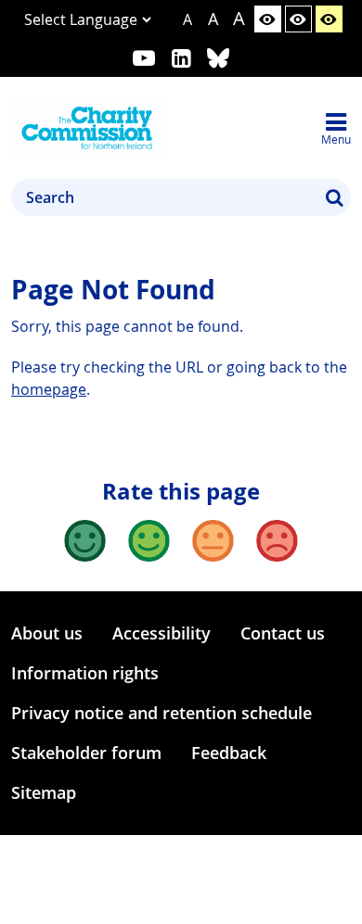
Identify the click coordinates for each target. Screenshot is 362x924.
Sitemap (43, 792)
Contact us (282, 633)
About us (47, 633)
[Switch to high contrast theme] (298, 19)
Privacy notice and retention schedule (161, 713)
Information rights (85, 673)
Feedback (228, 752)
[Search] (334, 197)
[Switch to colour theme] (267, 19)
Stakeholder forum (86, 752)
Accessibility (161, 633)
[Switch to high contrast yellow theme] (329, 19)
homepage (48, 389)
